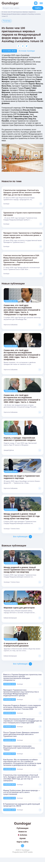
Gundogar (10, 3)
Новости (22, 832)
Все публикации (20, 536)
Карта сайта (22, 842)
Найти (38, 8)
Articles (23, 835)
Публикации (22, 828)
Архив (22, 838)
